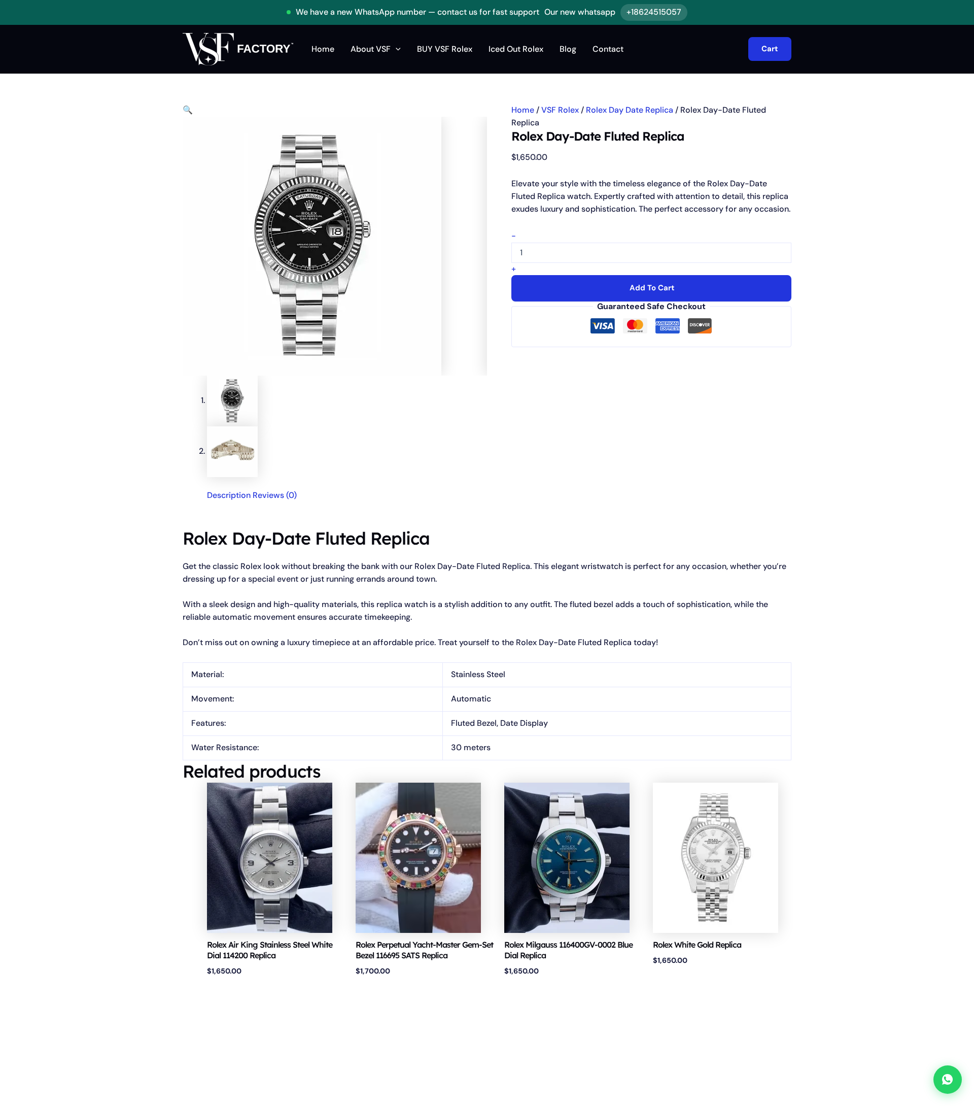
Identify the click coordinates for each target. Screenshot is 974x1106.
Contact (608, 49)
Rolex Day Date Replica (629, 110)
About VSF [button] (371, 49)
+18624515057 (654, 12)
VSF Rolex (560, 110)
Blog (568, 49)
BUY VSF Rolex (444, 49)
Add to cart (652, 288)
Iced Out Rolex (516, 49)
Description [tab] (229, 495)
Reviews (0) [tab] (275, 495)
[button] (396, 49)
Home (322, 49)
